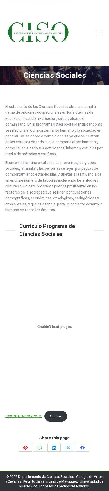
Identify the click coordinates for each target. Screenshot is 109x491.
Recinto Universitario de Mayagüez (50, 481)
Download (56, 416)
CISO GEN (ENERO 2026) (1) (23, 416)
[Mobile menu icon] (100, 33)
